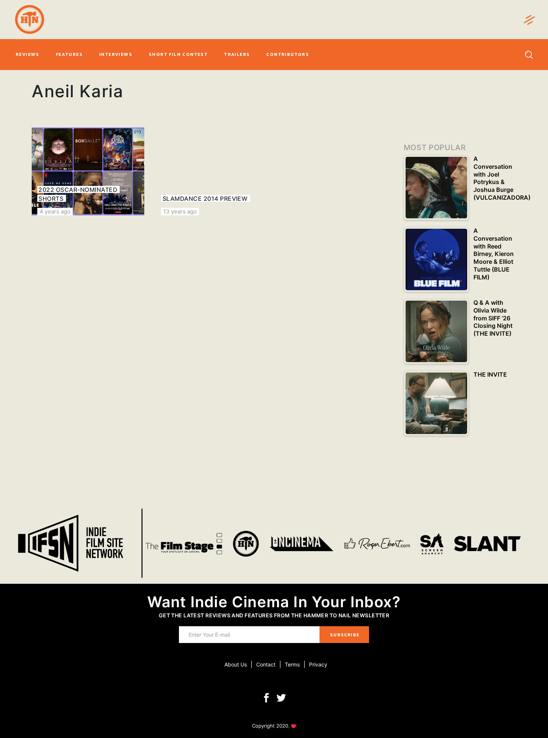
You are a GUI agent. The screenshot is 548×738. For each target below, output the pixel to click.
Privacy (318, 664)
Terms (292, 664)
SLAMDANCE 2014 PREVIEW (205, 198)
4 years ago (55, 211)
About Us (235, 664)
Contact (265, 664)
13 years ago (180, 211)
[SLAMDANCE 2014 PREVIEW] (211, 171)
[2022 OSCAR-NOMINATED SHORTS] (88, 171)
